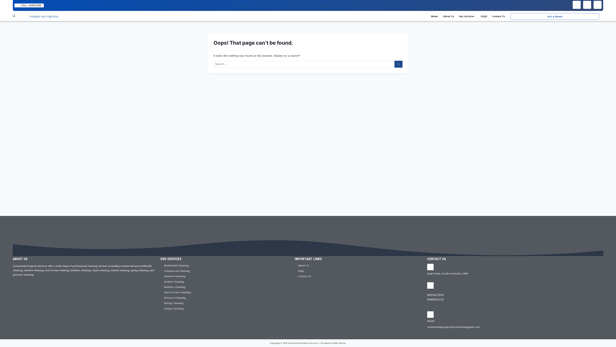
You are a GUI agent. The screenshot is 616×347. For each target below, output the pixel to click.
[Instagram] (587, 5)
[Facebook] (577, 5)
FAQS (484, 16)
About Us (448, 16)
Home (434, 16)
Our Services (466, 16)
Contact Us (498, 16)
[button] (467, 16)
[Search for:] (308, 64)
